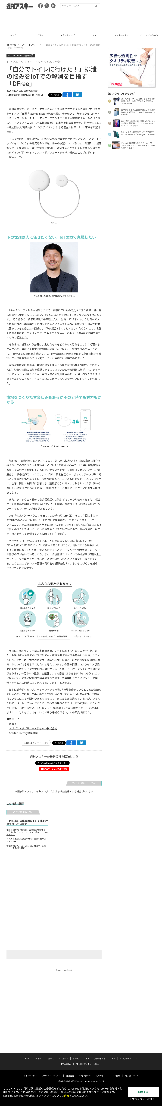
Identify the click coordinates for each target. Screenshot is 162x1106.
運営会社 (70, 1075)
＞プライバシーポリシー (143, 1099)
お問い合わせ (84, 1075)
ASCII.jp (67, 1063)
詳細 (66, 1095)
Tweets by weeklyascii (64, 970)
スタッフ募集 (114, 1075)
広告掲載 (99, 1075)
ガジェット (63, 1058)
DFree (12, 157)
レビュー (37, 1058)
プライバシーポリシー (51, 1075)
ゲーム (13, 35)
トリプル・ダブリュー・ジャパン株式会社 (33, 728)
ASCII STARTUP (35, 94)
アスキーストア (122, 35)
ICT (94, 35)
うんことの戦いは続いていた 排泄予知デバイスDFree (26, 840)
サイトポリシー (30, 1075)
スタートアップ (67, 35)
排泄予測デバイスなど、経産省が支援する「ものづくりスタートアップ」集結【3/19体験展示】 (27, 832)
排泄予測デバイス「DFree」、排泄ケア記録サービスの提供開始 (26, 847)
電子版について (131, 1075)
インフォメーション (128, 1058)
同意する (143, 1091)
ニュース (50, 1058)
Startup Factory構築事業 (20, 55)
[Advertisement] (81, 20)
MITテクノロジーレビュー (90, 1063)
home (13, 44)
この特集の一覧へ (25, 812)
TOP (27, 1058)
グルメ (40, 35)
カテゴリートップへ (85, 783)
